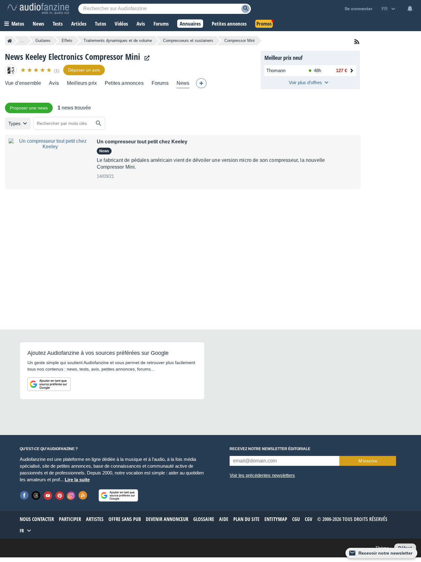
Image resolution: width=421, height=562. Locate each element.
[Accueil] (9, 40)
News (183, 83)
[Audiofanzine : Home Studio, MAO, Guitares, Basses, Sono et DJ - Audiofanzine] (38, 8)
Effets (67, 40)
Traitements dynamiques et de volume (118, 40)
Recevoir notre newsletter (385, 553)
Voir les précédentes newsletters (262, 475)
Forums (160, 83)
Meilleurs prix (82, 83)
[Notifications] (410, 8)
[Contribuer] (201, 83)
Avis (54, 83)
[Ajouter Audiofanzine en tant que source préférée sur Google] (49, 384)
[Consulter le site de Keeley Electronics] (145, 58)
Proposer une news (29, 107)
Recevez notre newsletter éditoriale (270, 449)
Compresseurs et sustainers (188, 40)
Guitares (43, 40)
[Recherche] (245, 9)
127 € (341, 70)
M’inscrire (367, 460)
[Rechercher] (98, 123)
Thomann (275, 70)
